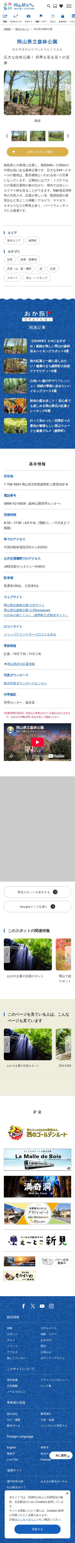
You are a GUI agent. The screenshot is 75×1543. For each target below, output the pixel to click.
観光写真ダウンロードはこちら (25, 683)
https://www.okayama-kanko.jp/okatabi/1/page (37, 346)
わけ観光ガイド (16, 1487)
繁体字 (11, 1453)
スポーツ (12, 277)
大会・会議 (47, 1419)
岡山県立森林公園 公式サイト (24, 605)
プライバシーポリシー (54, 1379)
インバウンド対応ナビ (54, 1425)
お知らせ (46, 1352)
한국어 (45, 1453)
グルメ (53, 21)
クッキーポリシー (28, 1519)
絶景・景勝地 (29, 259)
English (11, 1447)
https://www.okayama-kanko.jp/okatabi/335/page (37, 366)
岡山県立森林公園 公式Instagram (27, 610)
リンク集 (46, 1385)
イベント (12, 1345)
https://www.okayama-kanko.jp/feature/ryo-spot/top (28, 958)
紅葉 (53, 268)
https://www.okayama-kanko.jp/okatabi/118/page (37, 405)
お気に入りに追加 (40, 152)
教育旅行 (46, 1413)
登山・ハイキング (37, 277)
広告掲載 (12, 1385)
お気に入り (61, 6)
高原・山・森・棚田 (19, 268)
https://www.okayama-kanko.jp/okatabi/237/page (37, 386)
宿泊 (43, 1345)
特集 (5, 21)
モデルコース (16, 21)
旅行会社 (12, 1413)
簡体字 (45, 1447)
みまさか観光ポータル (54, 1481)
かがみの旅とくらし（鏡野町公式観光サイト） (36, 615)
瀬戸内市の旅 (15, 1481)
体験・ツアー (41, 21)
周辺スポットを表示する (34, 892)
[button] (68, 1455)
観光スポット (22, 29)
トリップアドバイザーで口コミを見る (30, 634)
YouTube (42, 1306)
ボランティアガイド (53, 1358)
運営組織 (12, 1379)
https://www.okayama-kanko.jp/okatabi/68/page (37, 425)
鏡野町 (33, 240)
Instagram (51, 1306)
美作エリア (14, 240)
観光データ (13, 1425)
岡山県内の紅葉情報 (21, 664)
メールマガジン (16, 1391)
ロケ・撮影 (13, 1419)
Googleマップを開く (34, 906)
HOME (7, 29)
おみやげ (63, 21)
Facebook (23, 1306)
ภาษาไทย (12, 1459)
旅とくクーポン (16, 1358)
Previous (6, 92)
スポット (28, 21)
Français (46, 1459)
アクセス (12, 1352)
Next (69, 92)
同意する (37, 1529)
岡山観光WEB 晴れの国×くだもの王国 (19, 6)
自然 (9, 259)
